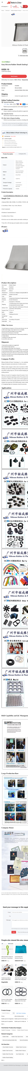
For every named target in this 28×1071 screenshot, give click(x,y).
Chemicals (7, 10)
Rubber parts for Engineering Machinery (8, 1018)
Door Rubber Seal (20, 1054)
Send (14, 932)
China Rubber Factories (8, 1047)
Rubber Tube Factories (8, 1050)
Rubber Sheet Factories (21, 1047)
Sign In (3, 147)
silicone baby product (19, 1016)
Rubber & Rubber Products (16, 10)
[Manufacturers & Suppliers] (14, 2)
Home (2, 10)
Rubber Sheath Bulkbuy (8, 1057)
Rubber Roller (6, 1036)
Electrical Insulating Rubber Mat (10, 1040)
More (2, 1060)
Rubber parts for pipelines (7, 1021)
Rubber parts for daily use (20, 1021)
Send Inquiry (14, 76)
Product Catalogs (22, 1013)
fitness (2, 1016)
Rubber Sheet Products (21, 1050)
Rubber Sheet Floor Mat (8, 1054)
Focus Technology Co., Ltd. (18, 1065)
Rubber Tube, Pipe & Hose (17, 1036)
